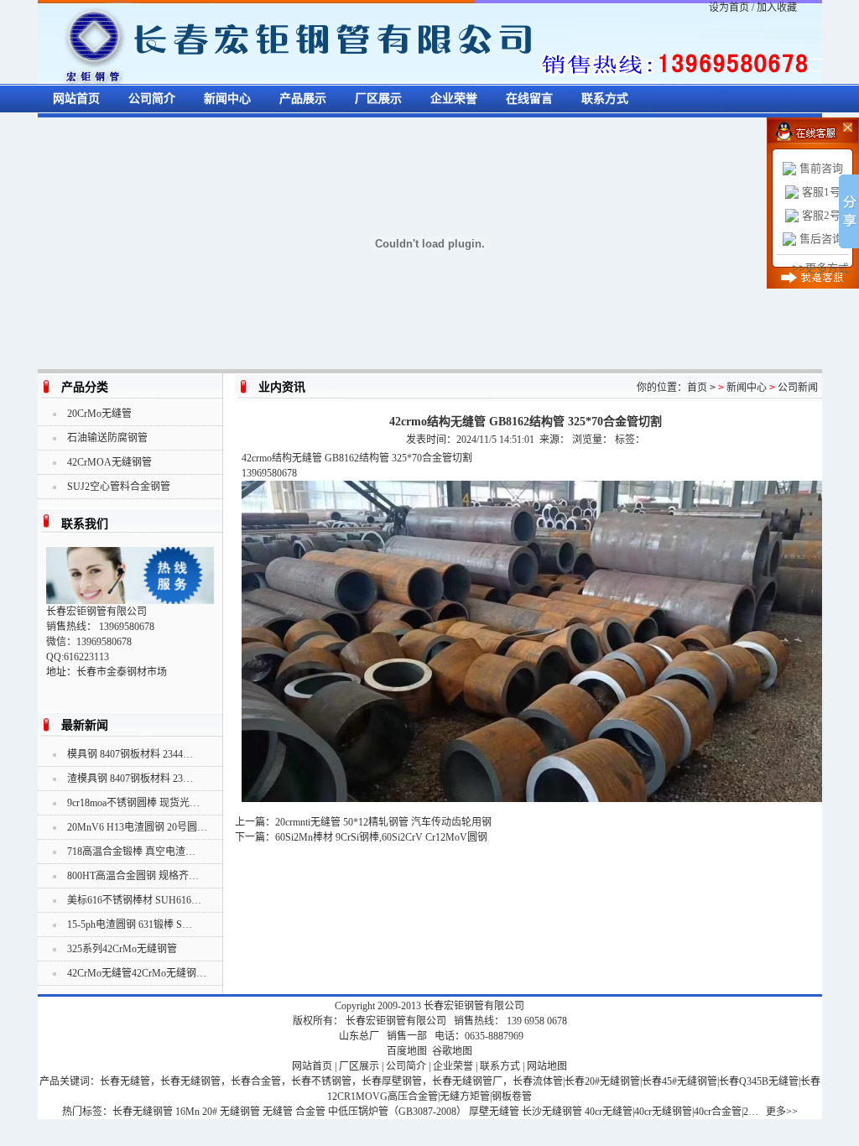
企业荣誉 (453, 98)
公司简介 (151, 98)
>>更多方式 (820, 268)
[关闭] (836, 125)
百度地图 (407, 1051)
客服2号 (821, 215)
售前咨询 (821, 168)
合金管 (310, 1111)
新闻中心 (227, 98)
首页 (697, 387)
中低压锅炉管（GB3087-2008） (397, 1111)
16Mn (187, 1111)
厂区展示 (378, 98)
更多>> (782, 1111)
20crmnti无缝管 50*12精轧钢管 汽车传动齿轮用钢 (383, 822)
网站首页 (76, 98)
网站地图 (547, 1066)
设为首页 (729, 7)
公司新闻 (798, 387)
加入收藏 (777, 7)
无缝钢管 (240, 1111)
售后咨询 (821, 238)
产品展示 (302, 98)
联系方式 (604, 98)
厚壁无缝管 (494, 1111)
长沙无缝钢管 (552, 1111)
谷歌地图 (452, 1051)
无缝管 (278, 1111)
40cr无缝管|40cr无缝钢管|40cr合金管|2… (671, 1111)
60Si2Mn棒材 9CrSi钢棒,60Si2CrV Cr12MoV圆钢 (381, 837)
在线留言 (529, 98)
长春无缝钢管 (142, 1111)
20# (209, 1111)
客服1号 (821, 191)
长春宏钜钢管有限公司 (474, 1006)
